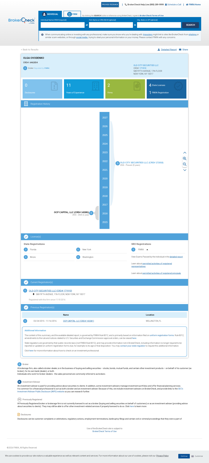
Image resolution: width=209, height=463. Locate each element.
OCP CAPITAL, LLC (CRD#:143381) (78, 321)
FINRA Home (195, 4)
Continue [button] (184, 456)
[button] (197, 456)
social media (82, 37)
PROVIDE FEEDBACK (110, 5)
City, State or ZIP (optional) (147, 20)
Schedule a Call (174, 4)
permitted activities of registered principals (161, 273)
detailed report (176, 257)
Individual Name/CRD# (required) (54, 20)
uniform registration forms (162, 335)
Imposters (148, 34)
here (134, 338)
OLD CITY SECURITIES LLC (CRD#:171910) (50, 290)
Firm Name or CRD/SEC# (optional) (102, 20)
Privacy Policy (162, 456)
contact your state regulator (132, 346)
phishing (193, 34)
